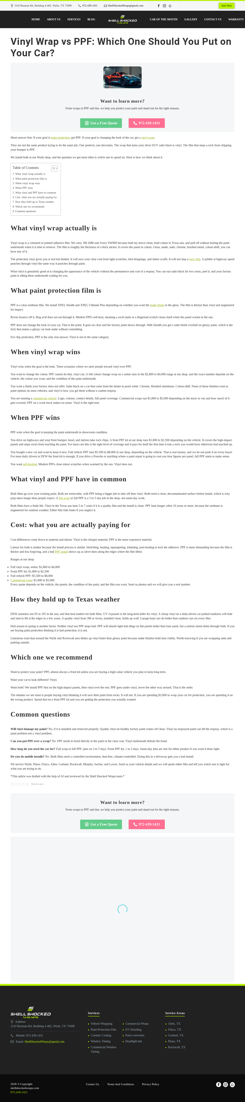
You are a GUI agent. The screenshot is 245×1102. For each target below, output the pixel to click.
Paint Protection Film (103, 1029)
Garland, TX (176, 1035)
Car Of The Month (163, 19)
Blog (91, 19)
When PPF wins (24, 187)
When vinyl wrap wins (27, 183)
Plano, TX (174, 1041)
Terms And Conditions (120, 1084)
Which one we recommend (29, 206)
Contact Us (212, 19)
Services (74, 19)
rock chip (194, 259)
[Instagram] (164, 5)
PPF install (61, 551)
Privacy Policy (150, 1084)
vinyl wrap (147, 137)
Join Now (226, 5)
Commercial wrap (21, 580)
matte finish (157, 305)
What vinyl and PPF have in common (35, 192)
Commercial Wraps (137, 1023)
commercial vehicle (44, 398)
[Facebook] (159, 5)
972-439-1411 (89, 5)
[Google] (170, 5)
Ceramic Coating (101, 1035)
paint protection (60, 137)
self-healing (30, 464)
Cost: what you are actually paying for (36, 197)
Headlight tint (133, 1041)
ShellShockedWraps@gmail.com (125, 5)
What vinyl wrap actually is (30, 173)
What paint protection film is (31, 178)
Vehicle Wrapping (101, 1023)
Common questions (25, 211)
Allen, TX (174, 1023)
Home (36, 19)
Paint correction (134, 1035)
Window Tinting (100, 1041)
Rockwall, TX (176, 1047)
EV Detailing (133, 1029)
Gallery (190, 19)
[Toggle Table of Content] (52, 168)
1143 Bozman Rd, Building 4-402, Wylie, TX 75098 (42, 1026)
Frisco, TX (174, 1029)
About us (53, 19)
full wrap (64, 498)
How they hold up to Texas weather (34, 201)
